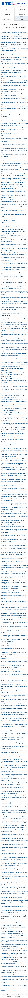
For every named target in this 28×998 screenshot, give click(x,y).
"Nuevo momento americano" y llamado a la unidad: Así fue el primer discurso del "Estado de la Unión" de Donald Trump (14, 349)
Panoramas (22, 12)
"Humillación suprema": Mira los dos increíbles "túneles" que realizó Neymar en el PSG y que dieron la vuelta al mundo (14, 220)
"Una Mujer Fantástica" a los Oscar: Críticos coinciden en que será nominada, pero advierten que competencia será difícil (14, 567)
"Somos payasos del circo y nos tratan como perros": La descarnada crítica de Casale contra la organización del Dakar (14, 475)
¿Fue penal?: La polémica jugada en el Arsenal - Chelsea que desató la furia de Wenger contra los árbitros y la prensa (14, 859)
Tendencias (21, 14)
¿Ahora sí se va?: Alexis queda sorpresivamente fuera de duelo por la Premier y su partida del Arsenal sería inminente (14, 720)
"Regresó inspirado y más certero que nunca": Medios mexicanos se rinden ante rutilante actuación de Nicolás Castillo (14, 450)
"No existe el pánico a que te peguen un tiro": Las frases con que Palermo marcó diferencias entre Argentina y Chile (14, 334)
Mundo (7, 12)
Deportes (7, 14)
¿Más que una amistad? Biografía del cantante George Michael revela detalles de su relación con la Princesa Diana (13, 916)
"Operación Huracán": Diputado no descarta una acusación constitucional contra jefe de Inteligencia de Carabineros (13, 380)
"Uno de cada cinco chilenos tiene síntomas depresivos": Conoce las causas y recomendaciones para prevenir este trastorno (14, 609)
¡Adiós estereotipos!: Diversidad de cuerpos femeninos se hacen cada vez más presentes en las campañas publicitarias (14, 676)
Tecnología (21, 9)
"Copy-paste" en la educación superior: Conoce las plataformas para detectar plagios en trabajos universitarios (13, 114)
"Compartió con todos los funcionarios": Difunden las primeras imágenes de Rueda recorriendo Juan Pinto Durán (13, 108)
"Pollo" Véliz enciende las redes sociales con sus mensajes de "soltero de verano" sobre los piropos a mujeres (13, 433)
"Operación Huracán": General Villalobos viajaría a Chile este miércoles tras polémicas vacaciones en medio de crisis (14, 391)
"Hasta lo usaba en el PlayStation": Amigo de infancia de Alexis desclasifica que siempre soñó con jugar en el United (14, 206)
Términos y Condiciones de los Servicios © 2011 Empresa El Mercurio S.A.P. (14, 995)
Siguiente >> (3, 990)
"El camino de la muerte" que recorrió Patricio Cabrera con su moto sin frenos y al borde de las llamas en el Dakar (13, 129)
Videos (21, 16)
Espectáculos (7, 19)
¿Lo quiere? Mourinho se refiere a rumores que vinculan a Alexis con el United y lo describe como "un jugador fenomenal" (14, 902)
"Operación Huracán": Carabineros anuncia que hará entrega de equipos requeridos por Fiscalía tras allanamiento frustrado (13, 374)
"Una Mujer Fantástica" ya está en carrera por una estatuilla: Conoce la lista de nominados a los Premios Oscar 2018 (13, 582)
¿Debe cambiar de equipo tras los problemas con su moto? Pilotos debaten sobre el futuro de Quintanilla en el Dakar (14, 812)
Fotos (21, 19)
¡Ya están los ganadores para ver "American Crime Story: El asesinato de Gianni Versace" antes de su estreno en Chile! (14, 714)
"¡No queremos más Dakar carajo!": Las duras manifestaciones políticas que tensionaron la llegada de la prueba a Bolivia (14, 38)
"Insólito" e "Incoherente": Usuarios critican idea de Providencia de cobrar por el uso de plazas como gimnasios (12, 235)
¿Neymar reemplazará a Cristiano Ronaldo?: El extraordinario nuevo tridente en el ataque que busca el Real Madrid (13, 927)
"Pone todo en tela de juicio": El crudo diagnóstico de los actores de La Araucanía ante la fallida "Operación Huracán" (14, 439)
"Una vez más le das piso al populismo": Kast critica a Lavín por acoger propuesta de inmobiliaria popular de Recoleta (13, 603)
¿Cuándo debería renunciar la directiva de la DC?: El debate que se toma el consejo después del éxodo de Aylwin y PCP (13, 797)
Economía (7, 17)
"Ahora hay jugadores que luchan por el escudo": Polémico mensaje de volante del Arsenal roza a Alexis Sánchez (13, 76)
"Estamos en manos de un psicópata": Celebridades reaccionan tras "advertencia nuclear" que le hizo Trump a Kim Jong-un (14, 169)
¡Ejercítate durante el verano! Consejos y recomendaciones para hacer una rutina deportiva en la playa (14, 686)
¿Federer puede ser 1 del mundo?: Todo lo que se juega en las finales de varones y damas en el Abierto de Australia (14, 849)
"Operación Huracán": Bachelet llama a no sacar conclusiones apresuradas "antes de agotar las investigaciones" (12, 368)
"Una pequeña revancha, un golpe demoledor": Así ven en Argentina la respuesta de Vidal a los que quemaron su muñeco (14, 597)
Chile (7, 9)
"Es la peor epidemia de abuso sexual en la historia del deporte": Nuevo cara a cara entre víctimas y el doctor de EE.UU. (14, 150)
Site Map (20, 3)
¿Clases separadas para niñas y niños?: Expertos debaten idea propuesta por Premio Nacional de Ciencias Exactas (14, 761)
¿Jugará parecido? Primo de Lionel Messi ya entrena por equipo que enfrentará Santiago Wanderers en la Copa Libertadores (14, 882)
